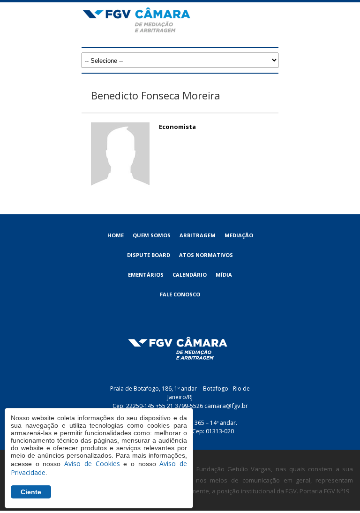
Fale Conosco (180, 294)
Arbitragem (198, 235)
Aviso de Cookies (92, 463)
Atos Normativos (206, 254)
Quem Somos (152, 235)
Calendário (189, 274)
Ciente (31, 492)
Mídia (224, 274)
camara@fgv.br (226, 405)
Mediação (239, 235)
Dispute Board (148, 254)
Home (115, 235)
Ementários (146, 274)
